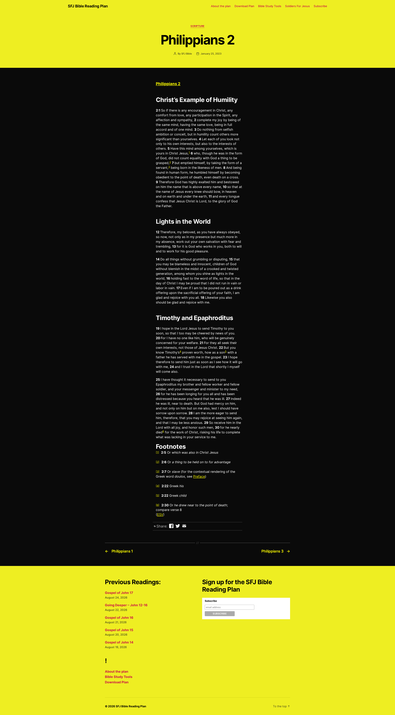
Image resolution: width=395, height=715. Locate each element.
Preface (199, 476)
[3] (157, 471)
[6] (157, 505)
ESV (160, 515)
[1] (157, 452)
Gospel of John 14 (119, 642)
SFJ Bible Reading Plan (88, 6)
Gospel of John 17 (119, 593)
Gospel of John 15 (119, 630)
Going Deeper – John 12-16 (126, 605)
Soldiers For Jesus (297, 6)
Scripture (197, 26)
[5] (157, 495)
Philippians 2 (168, 83)
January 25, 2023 (211, 53)
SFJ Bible (186, 53)
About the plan (221, 6)
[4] (157, 485)
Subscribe (320, 6)
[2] (157, 462)
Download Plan (244, 6)
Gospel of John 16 (119, 618)
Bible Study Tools (269, 6)
